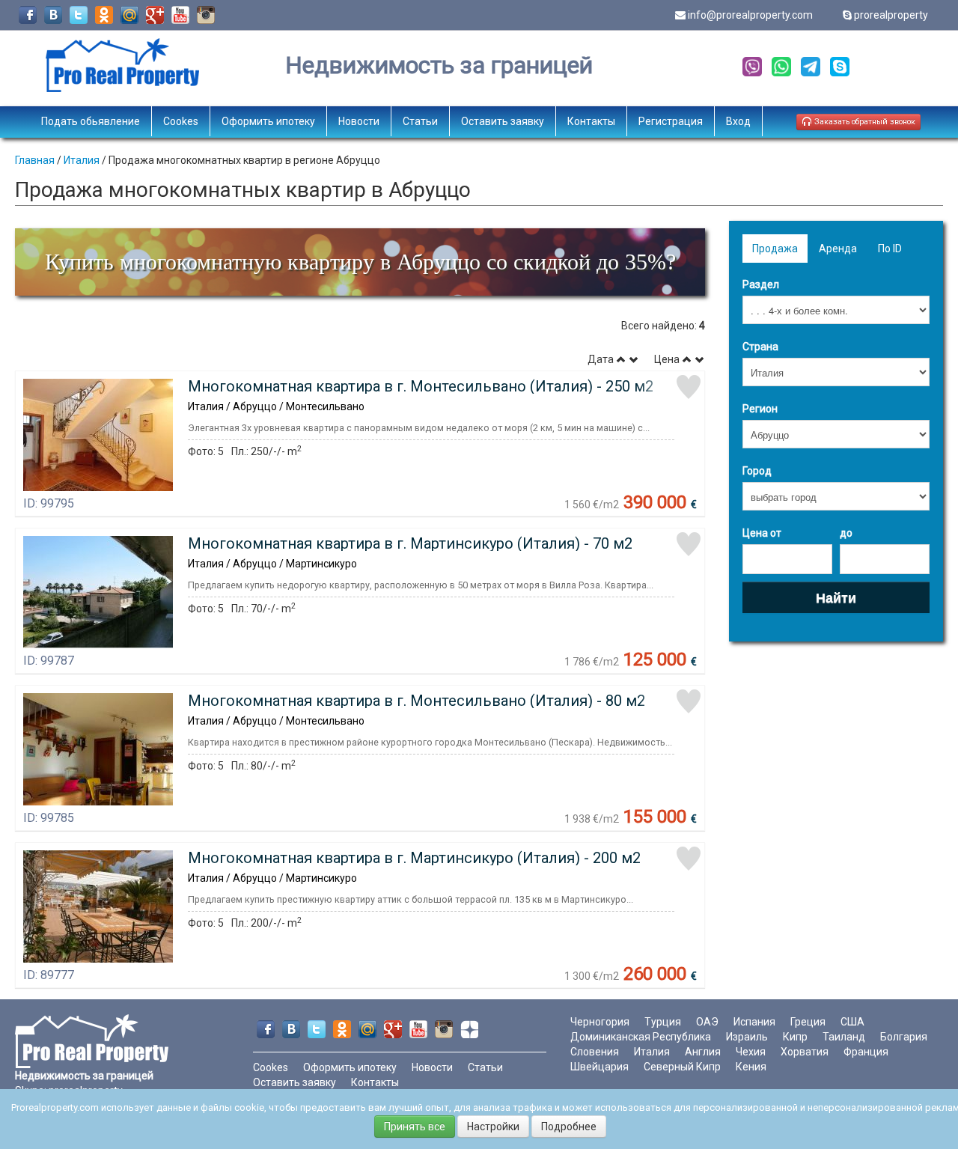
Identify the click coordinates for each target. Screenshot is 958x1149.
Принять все (414, 1127)
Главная (35, 160)
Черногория (599, 1022)
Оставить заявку (502, 121)
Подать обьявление (90, 121)
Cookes (180, 121)
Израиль (747, 1037)
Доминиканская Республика (640, 1037)
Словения (594, 1052)
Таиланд (844, 1037)
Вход (738, 121)
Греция (808, 1022)
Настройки (493, 1127)
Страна (760, 347)
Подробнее (569, 1127)
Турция (662, 1022)
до (846, 533)
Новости (358, 121)
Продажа (775, 249)
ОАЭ (707, 1022)
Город (757, 471)
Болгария (903, 1037)
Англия (703, 1052)
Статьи (420, 121)
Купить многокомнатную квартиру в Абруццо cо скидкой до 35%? (360, 261)
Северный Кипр (682, 1067)
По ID (890, 249)
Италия (82, 160)
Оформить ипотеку (268, 121)
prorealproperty (891, 15)
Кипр (795, 1037)
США (852, 1022)
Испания (754, 1022)
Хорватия (805, 1052)
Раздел (760, 284)
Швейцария (599, 1067)
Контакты (591, 121)
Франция (865, 1052)
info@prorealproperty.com (750, 15)
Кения (751, 1067)
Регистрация (670, 121)
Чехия (751, 1052)
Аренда (838, 249)
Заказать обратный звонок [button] (863, 122)
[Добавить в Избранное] (689, 387)
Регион (760, 409)
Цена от (761, 533)
